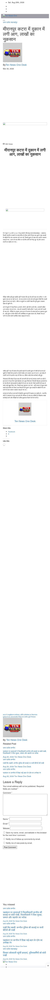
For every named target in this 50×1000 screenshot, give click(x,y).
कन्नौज (13, 747)
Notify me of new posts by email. (19, 843)
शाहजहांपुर (14, 22)
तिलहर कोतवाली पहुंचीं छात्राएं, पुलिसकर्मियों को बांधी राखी (24, 954)
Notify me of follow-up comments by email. (23, 839)
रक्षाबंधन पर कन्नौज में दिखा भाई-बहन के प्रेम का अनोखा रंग (22, 772)
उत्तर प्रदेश (7, 22)
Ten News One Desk (16, 64)
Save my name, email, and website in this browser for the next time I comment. (25, 833)
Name (6, 819)
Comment (7, 792)
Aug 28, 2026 (8, 757)
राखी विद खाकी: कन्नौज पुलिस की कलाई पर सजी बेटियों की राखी (23, 763)
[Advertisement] (25, 96)
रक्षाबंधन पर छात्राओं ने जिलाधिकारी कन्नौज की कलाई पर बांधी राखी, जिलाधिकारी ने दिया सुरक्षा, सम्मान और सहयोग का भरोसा (24, 752)
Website (6, 828)
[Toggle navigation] (4, 20)
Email (6, 823)
